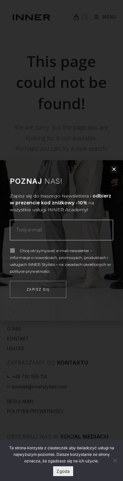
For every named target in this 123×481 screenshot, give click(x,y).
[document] (61, 240)
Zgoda (63, 471)
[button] (114, 169)
